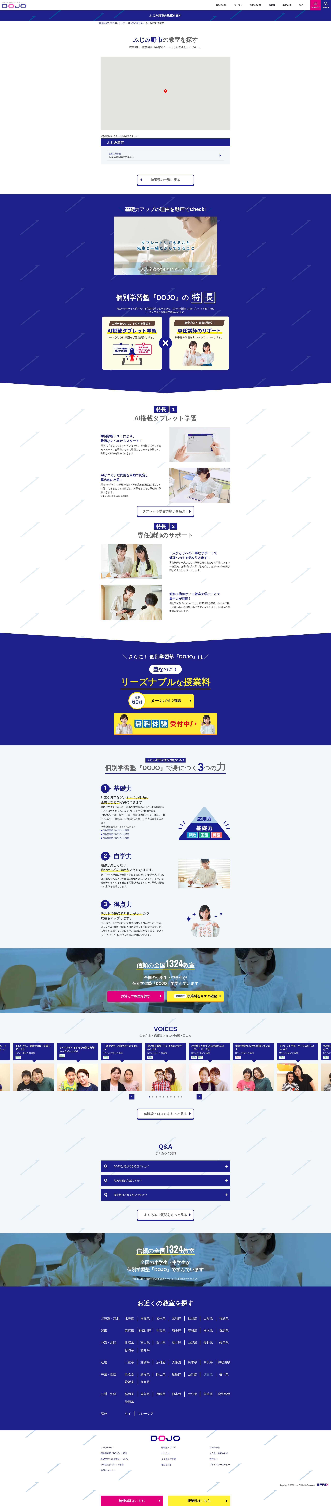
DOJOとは (221, 5)
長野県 (208, 1342)
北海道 (129, 1318)
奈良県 (208, 1362)
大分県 (192, 1394)
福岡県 (129, 1394)
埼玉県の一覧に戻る (165, 180)
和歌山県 (224, 1362)
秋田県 (192, 1318)
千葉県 (161, 1330)
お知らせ (287, 5)
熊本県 (176, 1394)
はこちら (132, 1501)
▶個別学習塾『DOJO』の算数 (115, 838)
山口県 (192, 1374)
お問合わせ (315, 7)
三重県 (129, 1362)
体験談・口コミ (168, 1447)
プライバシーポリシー (219, 1465)
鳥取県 (129, 1374)
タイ (128, 1413)
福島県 (224, 1318)
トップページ (107, 1447)
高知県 (145, 1382)
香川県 (224, 1374)
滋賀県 (145, 1362)
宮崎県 (208, 1394)
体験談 (272, 5)
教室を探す (166, 1465)
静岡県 (129, 1350)
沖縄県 (129, 1401)
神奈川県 (145, 1330)
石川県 (161, 1342)
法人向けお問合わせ (218, 1453)
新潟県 (129, 1342)
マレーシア (146, 1413)
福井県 (176, 1342)
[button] (165, 91)
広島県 (176, 1374)
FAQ (301, 5)
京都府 (161, 1362)
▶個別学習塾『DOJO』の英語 (115, 834)
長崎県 (161, 1394)
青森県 (145, 1318)
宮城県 (176, 1318)
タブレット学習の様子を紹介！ (165, 511)
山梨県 (192, 1342)
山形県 (208, 1318)
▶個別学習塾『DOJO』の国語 (115, 830)
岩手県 (161, 1318)
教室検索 (326, 7)
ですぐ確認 (159, 700)
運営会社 (213, 1459)
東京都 (129, 1330)
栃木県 (208, 1330)
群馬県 (224, 1330)
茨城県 (192, 1330)
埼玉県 (176, 1330)
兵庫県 (192, 1362)
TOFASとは (255, 5)
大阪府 (176, 1362)
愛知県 (145, 1350)
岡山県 (161, 1374)
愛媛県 (129, 1382)
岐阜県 (224, 1342)
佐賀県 (145, 1394)
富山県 (145, 1342)
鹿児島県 (224, 1394)
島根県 (145, 1374)
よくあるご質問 (168, 1459)
